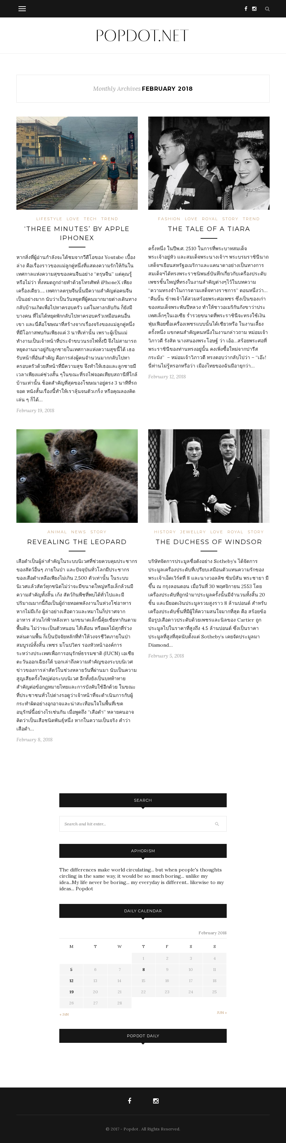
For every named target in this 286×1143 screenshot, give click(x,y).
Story (230, 218)
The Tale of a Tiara (209, 229)
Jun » (222, 1012)
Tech (90, 218)
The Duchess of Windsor (209, 542)
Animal (57, 531)
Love (73, 218)
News (78, 531)
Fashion (169, 218)
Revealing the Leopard (77, 542)
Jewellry (193, 531)
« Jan (64, 1014)
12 (71, 980)
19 (71, 991)
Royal (210, 218)
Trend (109, 218)
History (165, 531)
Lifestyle (49, 218)
